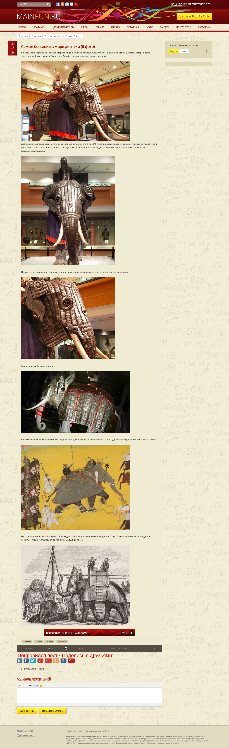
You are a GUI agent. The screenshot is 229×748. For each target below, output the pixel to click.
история (50, 641)
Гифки (100, 27)
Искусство (183, 27)
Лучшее (23, 36)
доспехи (27, 641)
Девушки (133, 27)
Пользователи (53, 36)
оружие (39, 641)
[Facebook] (58, 5)
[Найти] (48, 4)
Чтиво (115, 27)
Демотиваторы (63, 27)
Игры (84, 27)
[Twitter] (67, 5)
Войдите (176, 4)
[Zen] (76, 5)
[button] (19, 685)
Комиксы (39, 27)
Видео (164, 27)
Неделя (184, 51)
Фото (149, 27)
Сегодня (173, 51)
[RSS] (62, 5)
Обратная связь (75, 731)
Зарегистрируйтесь (200, 4)
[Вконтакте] (71, 5)
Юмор (22, 27)
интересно (62, 641)
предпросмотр (52, 710)
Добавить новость (195, 16)
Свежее (36, 36)
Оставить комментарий (34, 678)
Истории (204, 27)
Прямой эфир (73, 36)
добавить (27, 710)
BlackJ (80, 648)
